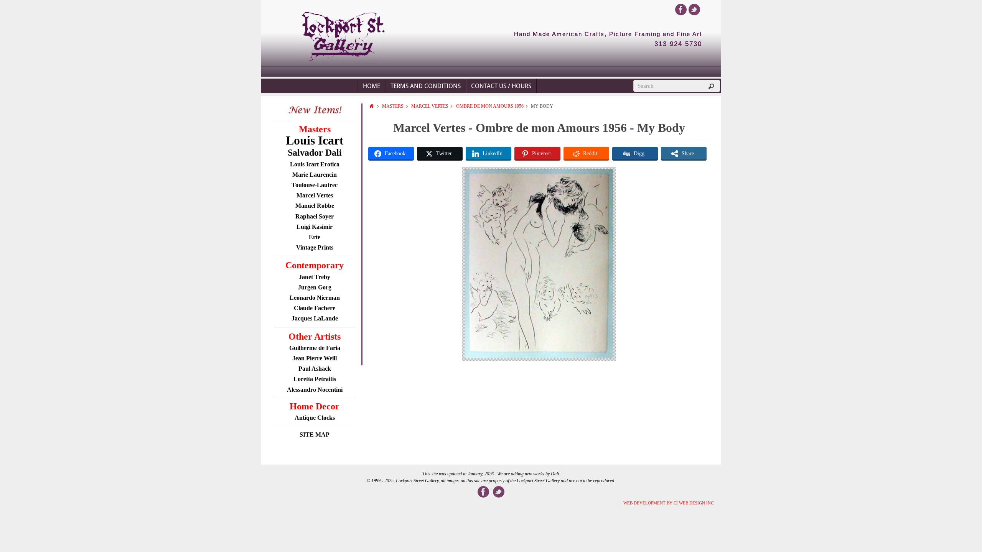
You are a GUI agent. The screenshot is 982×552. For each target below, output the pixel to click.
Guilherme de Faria (314, 348)
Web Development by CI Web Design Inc (668, 503)
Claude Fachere (314, 308)
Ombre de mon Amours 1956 (490, 106)
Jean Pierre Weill (314, 358)
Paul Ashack (314, 368)
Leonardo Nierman (315, 297)
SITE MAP (315, 434)
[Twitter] (694, 9)
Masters (393, 106)
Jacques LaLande (315, 318)
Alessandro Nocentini (315, 389)
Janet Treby (314, 277)
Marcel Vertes (429, 106)
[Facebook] (681, 9)
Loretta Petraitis (314, 379)
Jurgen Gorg (314, 287)
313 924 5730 (678, 44)
